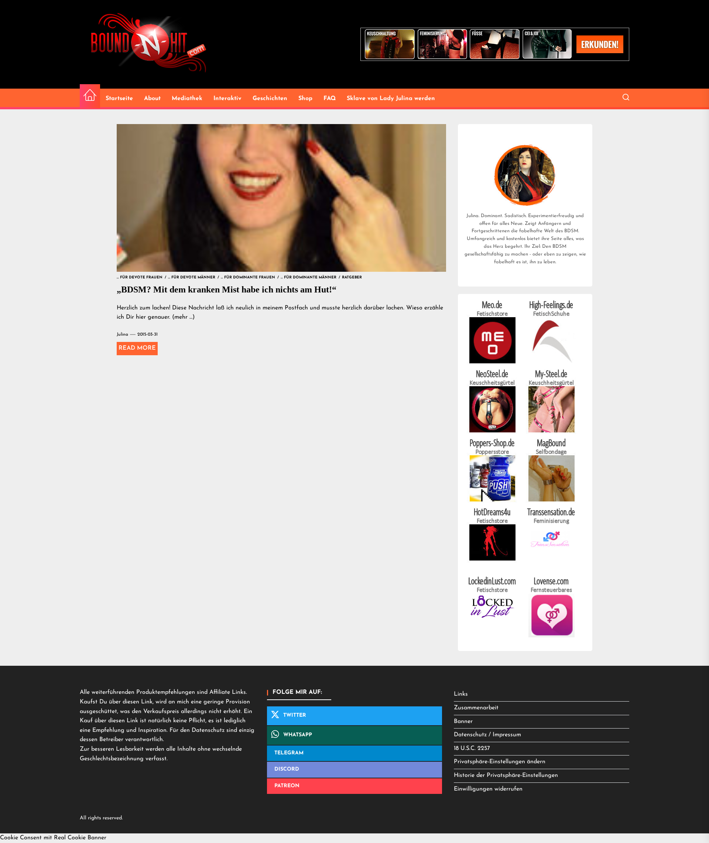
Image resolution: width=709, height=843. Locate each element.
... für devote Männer (191, 277)
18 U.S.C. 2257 (472, 748)
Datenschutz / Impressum (487, 735)
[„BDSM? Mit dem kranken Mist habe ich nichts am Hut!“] (281, 198)
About (152, 99)
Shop (305, 99)
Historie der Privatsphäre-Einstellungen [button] (506, 775)
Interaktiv (227, 99)
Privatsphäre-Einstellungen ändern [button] (499, 762)
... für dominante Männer (308, 277)
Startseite (119, 99)
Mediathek (187, 99)
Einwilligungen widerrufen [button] (488, 789)
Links (461, 694)
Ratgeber (352, 277)
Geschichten (270, 99)
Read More (137, 348)
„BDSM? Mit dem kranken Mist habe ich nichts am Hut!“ (226, 289)
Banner (463, 721)
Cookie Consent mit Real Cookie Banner (53, 838)
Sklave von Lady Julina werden (391, 99)
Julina (122, 334)
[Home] (90, 96)
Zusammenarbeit (476, 708)
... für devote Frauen (139, 277)
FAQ (329, 99)
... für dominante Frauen (248, 277)
